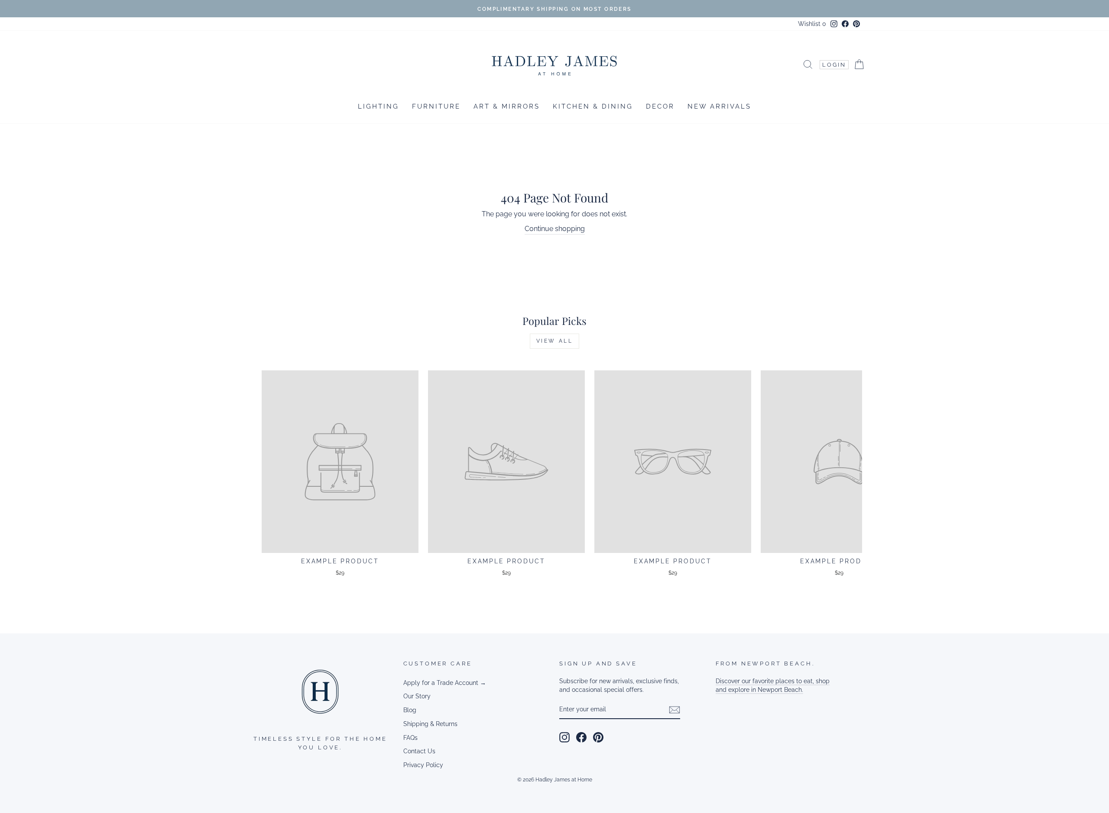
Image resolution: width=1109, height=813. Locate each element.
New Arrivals (719, 106)
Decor (660, 106)
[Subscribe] (674, 709)
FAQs (410, 737)
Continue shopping (555, 229)
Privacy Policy (423, 765)
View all (554, 341)
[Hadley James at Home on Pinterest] (598, 737)
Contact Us (419, 751)
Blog (409, 710)
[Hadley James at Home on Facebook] (581, 737)
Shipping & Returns (430, 723)
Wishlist (812, 23)
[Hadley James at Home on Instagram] (564, 737)
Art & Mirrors (506, 106)
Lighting (378, 106)
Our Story (417, 696)
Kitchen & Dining (593, 106)
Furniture (436, 106)
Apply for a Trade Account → (444, 682)
